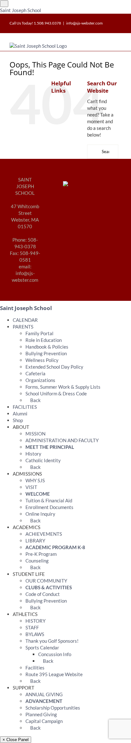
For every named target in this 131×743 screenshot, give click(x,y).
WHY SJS (35, 480)
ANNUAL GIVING (44, 694)
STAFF (32, 627)
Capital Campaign (44, 721)
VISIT (31, 487)
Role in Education (43, 340)
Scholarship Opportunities (52, 708)
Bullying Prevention (46, 353)
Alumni (20, 413)
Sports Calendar (42, 647)
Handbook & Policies (46, 347)
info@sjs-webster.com (84, 23)
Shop (18, 420)
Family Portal (39, 333)
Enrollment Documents (49, 507)
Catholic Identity (43, 460)
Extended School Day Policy (54, 367)
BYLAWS (34, 634)
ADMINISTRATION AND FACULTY (62, 440)
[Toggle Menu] (4, 3)
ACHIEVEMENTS (43, 534)
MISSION (35, 433)
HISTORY (35, 621)
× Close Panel (16, 739)
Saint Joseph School (20, 10)
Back (35, 400)
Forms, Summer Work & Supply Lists (62, 387)
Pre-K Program (41, 554)
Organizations (40, 380)
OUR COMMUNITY (46, 581)
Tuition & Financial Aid (48, 500)
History (33, 453)
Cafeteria (35, 373)
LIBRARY (35, 540)
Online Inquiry (40, 514)
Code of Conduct (42, 594)
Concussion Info (54, 654)
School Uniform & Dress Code (56, 393)
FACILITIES (25, 407)
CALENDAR (25, 320)
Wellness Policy (42, 360)
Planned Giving (41, 714)
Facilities (35, 667)
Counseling (37, 560)
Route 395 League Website (54, 674)
